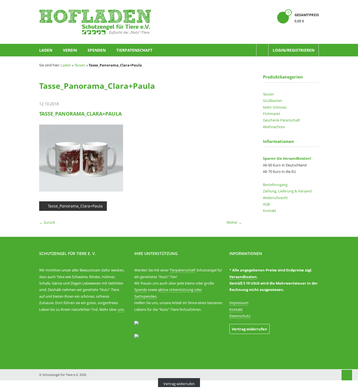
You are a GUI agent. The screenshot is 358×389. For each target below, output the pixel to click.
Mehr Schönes (275, 107)
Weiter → (234, 222)
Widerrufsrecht (275, 197)
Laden (45, 50)
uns (121, 309)
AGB (266, 204)
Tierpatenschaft (134, 50)
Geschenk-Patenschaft (281, 120)
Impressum (238, 302)
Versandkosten (243, 276)
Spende (140, 289)
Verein (70, 50)
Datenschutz (239, 315)
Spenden (97, 50)
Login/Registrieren (293, 50)
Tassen (79, 65)
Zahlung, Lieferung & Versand (287, 191)
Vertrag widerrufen (249, 328)
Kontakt (269, 210)
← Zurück (47, 222)
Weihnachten (274, 126)
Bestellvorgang (275, 184)
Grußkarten (272, 100)
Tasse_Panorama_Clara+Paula (75, 206)
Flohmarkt (271, 113)
